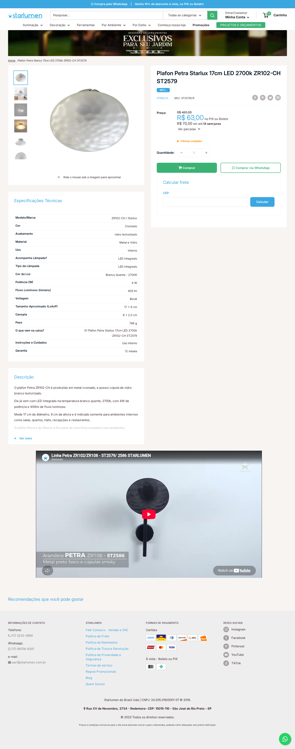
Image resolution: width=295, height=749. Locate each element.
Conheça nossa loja (172, 25)
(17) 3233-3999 (21, 635)
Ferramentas (86, 25)
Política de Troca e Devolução (107, 649)
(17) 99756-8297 (22, 649)
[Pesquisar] (212, 15)
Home (11, 60)
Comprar (188, 168)
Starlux (162, 98)
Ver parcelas (187, 129)
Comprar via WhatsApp (252, 168)
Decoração (57, 25)
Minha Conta (235, 17)
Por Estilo (139, 25)
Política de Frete (97, 636)
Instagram (238, 629)
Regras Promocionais (101, 671)
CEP (166, 193)
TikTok (236, 663)
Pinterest (237, 646)
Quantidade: (166, 153)
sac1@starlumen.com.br (28, 662)
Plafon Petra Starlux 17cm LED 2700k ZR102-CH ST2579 (52, 60)
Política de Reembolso (102, 642)
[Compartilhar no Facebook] (255, 97)
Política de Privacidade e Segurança (103, 657)
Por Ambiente (111, 25)
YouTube (237, 655)
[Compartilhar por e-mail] (278, 97)
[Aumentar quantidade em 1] (206, 152)
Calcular (262, 202)
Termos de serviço (99, 665)
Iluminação (30, 25)
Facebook (238, 638)
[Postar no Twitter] (270, 97)
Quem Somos (95, 684)
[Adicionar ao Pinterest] (263, 97)
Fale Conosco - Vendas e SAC (107, 630)
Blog (89, 678)
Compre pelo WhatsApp (110, 4)
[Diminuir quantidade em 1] (181, 152)
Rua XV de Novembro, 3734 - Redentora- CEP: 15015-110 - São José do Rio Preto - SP (148, 708)
